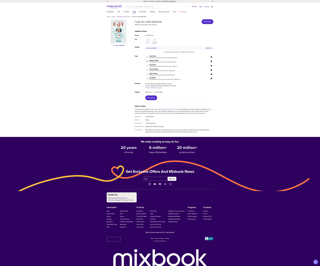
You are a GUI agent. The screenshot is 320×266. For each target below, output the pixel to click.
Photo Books (110, 12)
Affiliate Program (192, 216)
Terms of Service (159, 238)
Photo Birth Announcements (157, 222)
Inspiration (123, 227)
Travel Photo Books (141, 216)
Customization (139, 130)
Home (108, 17)
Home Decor (142, 12)
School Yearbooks (192, 214)
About (121, 214)
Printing (137, 120)
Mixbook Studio (124, 211)
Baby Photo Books (141, 214)
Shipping (109, 219)
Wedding (152, 12)
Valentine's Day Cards (123, 17)
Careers (122, 216)
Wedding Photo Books (174, 216)
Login (200, 6)
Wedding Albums (173, 222)
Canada (205, 214)
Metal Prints (153, 211)
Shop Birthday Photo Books (168, 1)
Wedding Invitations (173, 214)
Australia (205, 211)
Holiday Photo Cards (155, 224)
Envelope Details (139, 126)
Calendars (126, 12)
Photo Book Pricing (112, 224)
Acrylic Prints (140, 227)
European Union (207, 216)
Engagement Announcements (176, 211)
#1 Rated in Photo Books (126, 222)
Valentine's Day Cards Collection (168, 109)
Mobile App (123, 224)
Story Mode (110, 222)
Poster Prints (140, 224)
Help (108, 211)
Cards (134, 12)
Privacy (167, 238)
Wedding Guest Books (174, 219)
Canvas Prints (140, 222)
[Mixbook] (114, 6)
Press (152, 238)
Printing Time (138, 123)
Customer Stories (124, 219)
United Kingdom (207, 219)
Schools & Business (164, 12)
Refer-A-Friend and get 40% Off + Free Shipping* (160, 232)
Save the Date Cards (155, 227)
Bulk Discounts (192, 219)
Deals (174, 12)
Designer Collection (155, 216)
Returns (109, 216)
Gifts (118, 12)
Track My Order (111, 214)
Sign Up (207, 6)
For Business (191, 211)
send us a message (114, 200)
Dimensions (138, 116)
